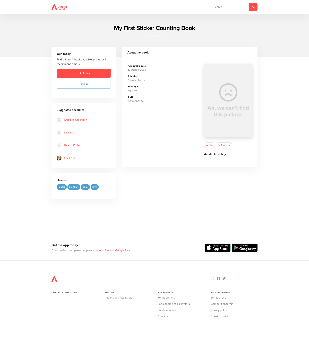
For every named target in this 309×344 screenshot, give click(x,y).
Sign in (84, 84)
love (94, 187)
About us (163, 316)
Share (223, 145)
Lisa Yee (69, 132)
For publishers (166, 297)
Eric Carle (70, 158)
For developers (167, 310)
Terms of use (218, 297)
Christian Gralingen (75, 120)
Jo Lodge (154, 36)
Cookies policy (220, 316)
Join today (83, 73)
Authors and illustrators (118, 297)
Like (211, 145)
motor (61, 187)
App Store (105, 250)
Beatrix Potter (72, 145)
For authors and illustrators (174, 304)
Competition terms (222, 304)
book (85, 187)
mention (73, 187)
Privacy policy (219, 310)
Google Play (122, 250)
